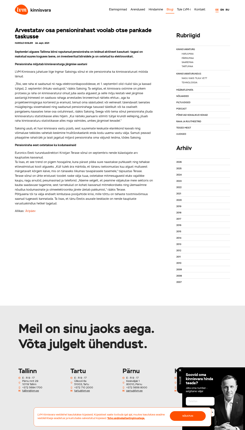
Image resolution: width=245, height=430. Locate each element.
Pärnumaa (188, 58)
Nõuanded (182, 96)
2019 (178, 206)
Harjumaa (188, 53)
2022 (179, 187)
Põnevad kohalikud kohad (192, 115)
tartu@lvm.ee (82, 390)
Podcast (181, 108)
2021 (178, 193)
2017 (178, 219)
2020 (179, 200)
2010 (178, 263)
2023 (179, 181)
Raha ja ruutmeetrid (188, 121)
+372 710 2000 (83, 387)
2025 (179, 168)
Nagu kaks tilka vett (194, 78)
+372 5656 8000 (136, 387)
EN (222, 9)
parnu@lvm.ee (134, 390)
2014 (178, 238)
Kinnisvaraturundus (188, 73)
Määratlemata (184, 89)
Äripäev (30, 211)
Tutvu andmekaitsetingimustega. (126, 418)
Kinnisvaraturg (185, 49)
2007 (179, 282)
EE (217, 9)
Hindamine (156, 9)
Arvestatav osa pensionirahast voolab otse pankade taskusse (83, 33)
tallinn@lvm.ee (30, 390)
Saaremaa (187, 62)
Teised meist (183, 127)
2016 (178, 225)
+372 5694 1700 (32, 387)
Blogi (170, 9)
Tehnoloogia (189, 82)
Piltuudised (183, 102)
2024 (179, 174)
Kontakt (199, 9)
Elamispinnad (118, 9)
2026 (179, 162)
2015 (178, 231)
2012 (178, 250)
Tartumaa (187, 66)
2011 (178, 256)
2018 (178, 212)
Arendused (138, 9)
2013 (178, 244)
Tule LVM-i (184, 9)
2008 (179, 275)
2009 (179, 269)
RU (227, 9)
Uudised (181, 134)
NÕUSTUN (187, 416)
